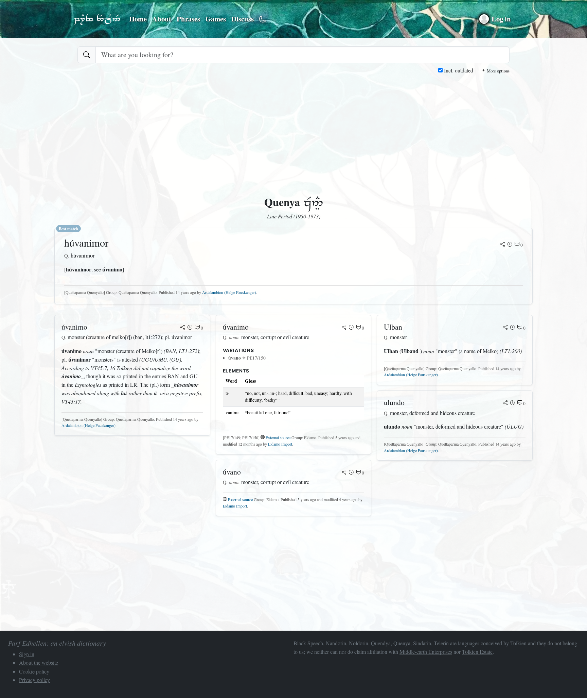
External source (278, 437)
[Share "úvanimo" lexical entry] (182, 328)
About (161, 19)
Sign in (26, 654)
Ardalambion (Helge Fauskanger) (229, 292)
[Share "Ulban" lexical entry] (505, 328)
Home (138, 19)
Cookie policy (34, 671)
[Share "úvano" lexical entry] (344, 473)
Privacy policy (34, 679)
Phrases (188, 19)
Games (216, 19)
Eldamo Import (280, 444)
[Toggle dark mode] (262, 19)
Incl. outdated (458, 70)
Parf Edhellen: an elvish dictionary (97, 19)
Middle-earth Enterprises (425, 651)
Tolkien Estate (477, 651)
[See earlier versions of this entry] (510, 245)
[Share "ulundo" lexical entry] (505, 403)
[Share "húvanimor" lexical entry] (502, 245)
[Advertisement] (293, 125)
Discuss (242, 19)
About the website (38, 662)
